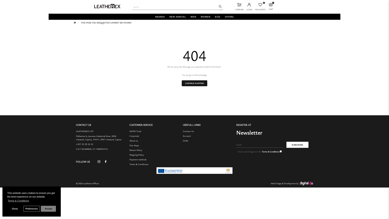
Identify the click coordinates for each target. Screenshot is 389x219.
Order (185, 140)
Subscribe (297, 144)
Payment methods (137, 159)
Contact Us (188, 131)
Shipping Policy (136, 154)
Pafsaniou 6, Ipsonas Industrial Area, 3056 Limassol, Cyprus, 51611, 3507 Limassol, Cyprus (99, 137)
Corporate (134, 135)
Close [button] (15, 208)
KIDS (217, 16)
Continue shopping (194, 83)
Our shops (134, 145)
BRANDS (160, 16)
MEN (193, 16)
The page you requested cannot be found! (106, 22)
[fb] (105, 162)
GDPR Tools (135, 131)
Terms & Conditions (138, 164)
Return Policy (135, 149)
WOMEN (205, 16)
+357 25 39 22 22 (84, 144)
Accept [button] (48, 208)
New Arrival (177, 16)
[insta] (99, 162)
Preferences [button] (32, 208)
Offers (229, 16)
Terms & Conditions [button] (18, 201)
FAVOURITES (260, 7)
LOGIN (249, 9)
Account (187, 135)
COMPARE (239, 9)
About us (133, 140)
